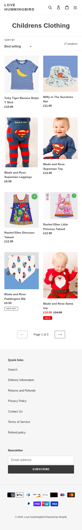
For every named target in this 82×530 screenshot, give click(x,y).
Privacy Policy (17, 401)
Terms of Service (19, 421)
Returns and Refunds (22, 390)
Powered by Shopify (56, 517)
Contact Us (15, 411)
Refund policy (17, 432)
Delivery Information (21, 380)
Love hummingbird (19, 7)
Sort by (9, 40)
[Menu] (75, 7)
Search (12, 369)
